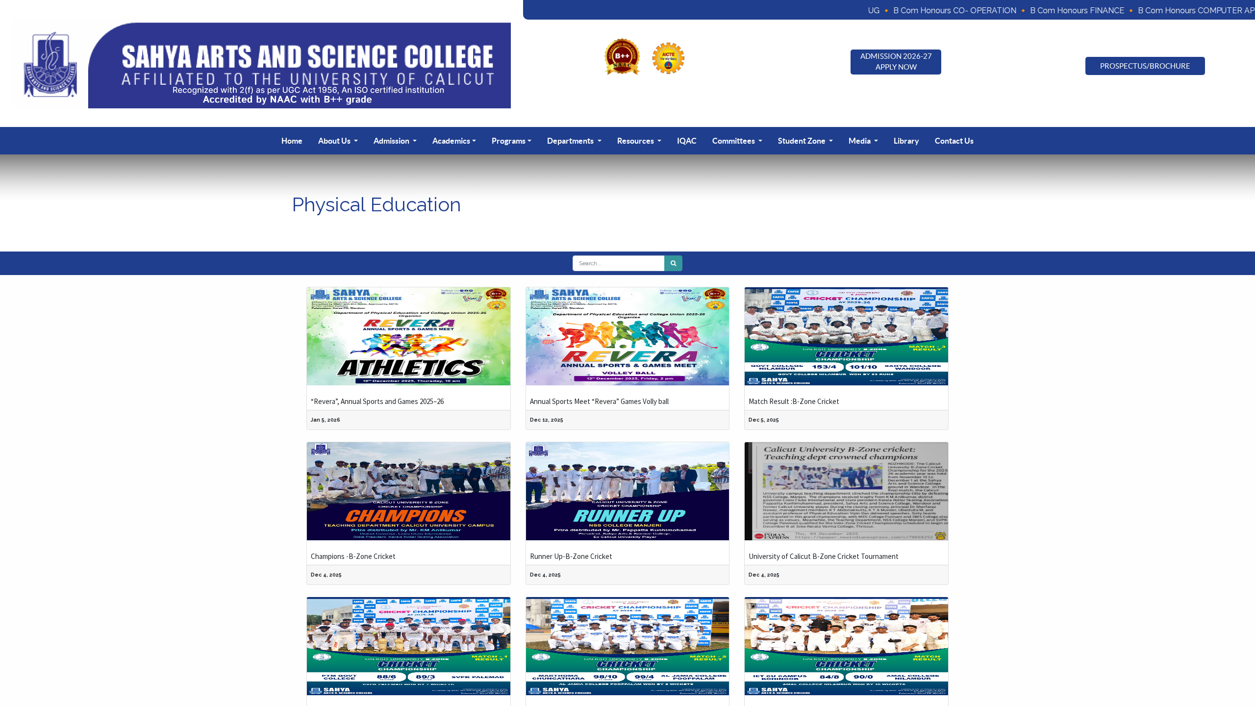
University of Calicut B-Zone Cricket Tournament (824, 556)
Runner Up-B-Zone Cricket (571, 556)
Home (291, 140)
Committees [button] (734, 140)
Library (906, 140)
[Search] (673, 263)
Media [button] (860, 140)
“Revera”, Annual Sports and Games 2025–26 (377, 401)
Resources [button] (636, 140)
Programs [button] (509, 140)
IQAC (687, 140)
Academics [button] (451, 140)
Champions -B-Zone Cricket (353, 556)
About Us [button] (335, 140)
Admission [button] (392, 140)
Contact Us (954, 140)
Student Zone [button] (802, 140)
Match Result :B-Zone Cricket (794, 401)
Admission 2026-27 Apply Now (896, 62)
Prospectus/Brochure (1145, 66)
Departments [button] (571, 140)
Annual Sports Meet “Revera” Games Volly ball (599, 401)
